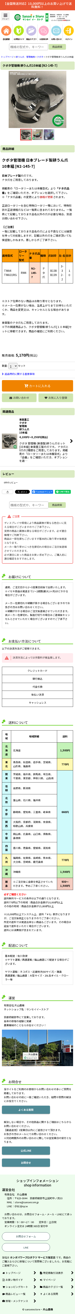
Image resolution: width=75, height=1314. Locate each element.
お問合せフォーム (26, 1236)
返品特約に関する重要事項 (20, 374)
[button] (5, 16)
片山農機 (48, 1309)
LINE (25, 1247)
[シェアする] (7, 492)
